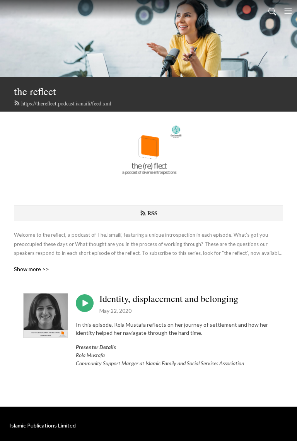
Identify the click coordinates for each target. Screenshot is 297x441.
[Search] (272, 11)
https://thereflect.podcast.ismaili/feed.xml (66, 103)
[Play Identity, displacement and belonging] (85, 303)
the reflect (35, 91)
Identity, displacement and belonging (168, 298)
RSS (152, 213)
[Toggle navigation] (288, 10)
